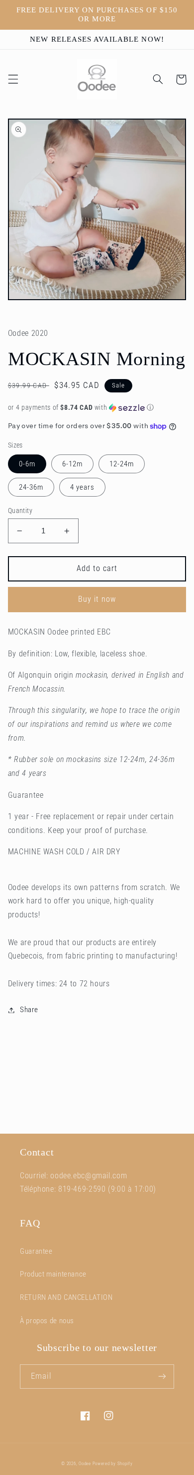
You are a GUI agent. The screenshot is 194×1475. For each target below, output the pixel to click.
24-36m (31, 487)
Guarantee (36, 1251)
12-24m (121, 463)
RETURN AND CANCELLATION (66, 1297)
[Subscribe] (162, 1376)
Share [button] (29, 1009)
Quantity (20, 510)
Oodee (85, 1463)
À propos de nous (47, 1320)
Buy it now (97, 599)
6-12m (72, 463)
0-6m (27, 463)
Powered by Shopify (113, 1463)
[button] (12, 79)
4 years (82, 487)
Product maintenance (53, 1274)
